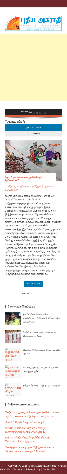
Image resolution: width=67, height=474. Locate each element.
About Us (5, 469)
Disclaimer (17, 469)
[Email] (43, 293)
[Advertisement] (33, 67)
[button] (39, 113)
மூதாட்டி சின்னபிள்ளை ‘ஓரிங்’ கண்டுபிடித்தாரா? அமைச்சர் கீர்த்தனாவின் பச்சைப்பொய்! (41, 318)
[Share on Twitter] (36, 293)
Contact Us (49, 469)
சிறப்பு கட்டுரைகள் (19, 186)
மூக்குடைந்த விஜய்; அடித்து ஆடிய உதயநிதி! (41, 385)
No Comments (33, 134)
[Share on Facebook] (33, 293)
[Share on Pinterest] (40, 293)
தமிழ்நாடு (38, 186)
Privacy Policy (33, 469)
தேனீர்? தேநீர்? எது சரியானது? (24, 422)
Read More (33, 283)
